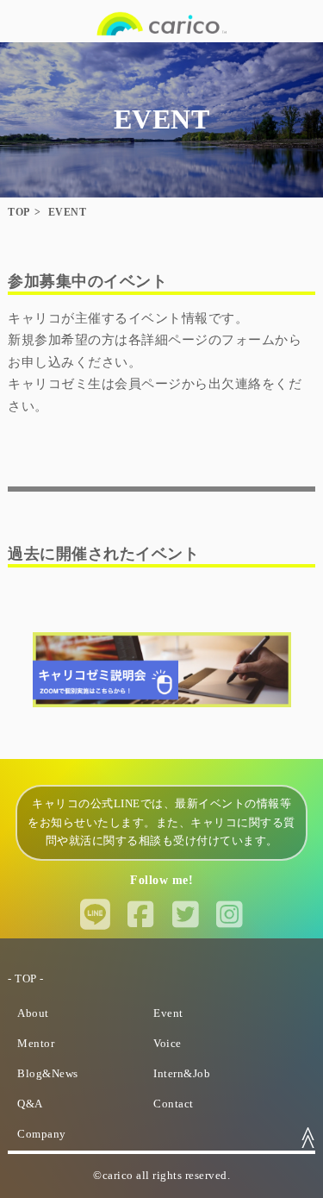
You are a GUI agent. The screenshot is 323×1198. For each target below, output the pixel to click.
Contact (173, 1104)
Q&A (30, 1104)
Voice (167, 1044)
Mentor (35, 1044)
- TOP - (26, 979)
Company (41, 1133)
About (33, 1013)
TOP (19, 212)
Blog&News (47, 1074)
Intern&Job (181, 1074)
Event (168, 1013)
